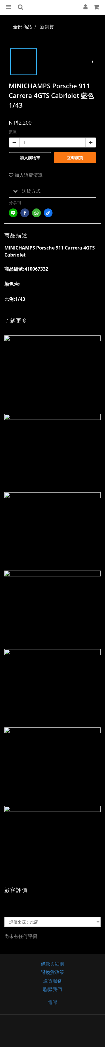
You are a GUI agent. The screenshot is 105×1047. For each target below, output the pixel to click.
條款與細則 (52, 964)
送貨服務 (52, 981)
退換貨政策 (52, 972)
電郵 (52, 1002)
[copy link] (48, 212)
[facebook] (24, 212)
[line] (13, 212)
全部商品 (22, 26)
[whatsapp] (36, 212)
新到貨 (47, 26)
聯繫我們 (52, 989)
